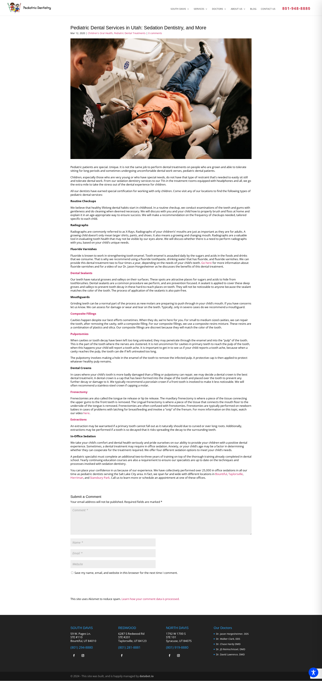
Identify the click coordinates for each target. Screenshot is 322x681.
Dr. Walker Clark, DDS (228, 638)
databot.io (147, 676)
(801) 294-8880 (81, 647)
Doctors (217, 9)
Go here (206, 263)
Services (199, 9)
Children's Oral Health (100, 33)
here (86, 413)
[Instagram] (83, 656)
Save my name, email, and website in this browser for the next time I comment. (126, 573)
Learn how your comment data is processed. (150, 599)
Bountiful (221, 474)
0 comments (155, 33)
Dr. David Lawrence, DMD (230, 654)
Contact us (268, 9)
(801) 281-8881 (129, 647)
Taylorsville (235, 474)
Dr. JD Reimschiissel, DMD (230, 649)
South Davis (178, 9)
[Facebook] (74, 656)
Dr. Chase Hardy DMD (228, 644)
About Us (236, 9)
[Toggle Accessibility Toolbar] (313, 672)
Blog (253, 9)
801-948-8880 (296, 8)
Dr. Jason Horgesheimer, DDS (232, 633)
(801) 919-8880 (177, 647)
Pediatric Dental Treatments (130, 33)
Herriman (76, 478)
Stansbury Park (100, 478)
